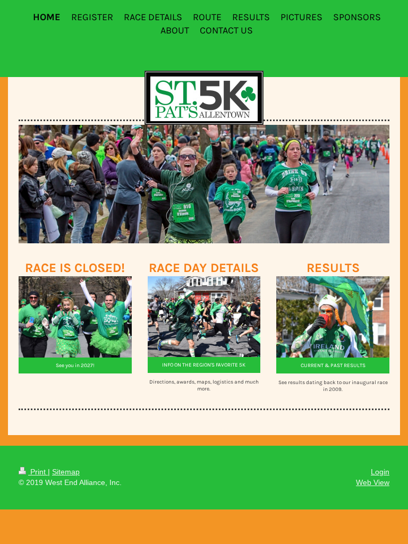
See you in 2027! (75, 365)
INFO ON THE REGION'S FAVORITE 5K (203, 365)
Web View (372, 482)
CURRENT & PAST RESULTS (333, 365)
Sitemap (66, 472)
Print (38, 472)
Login (380, 472)
